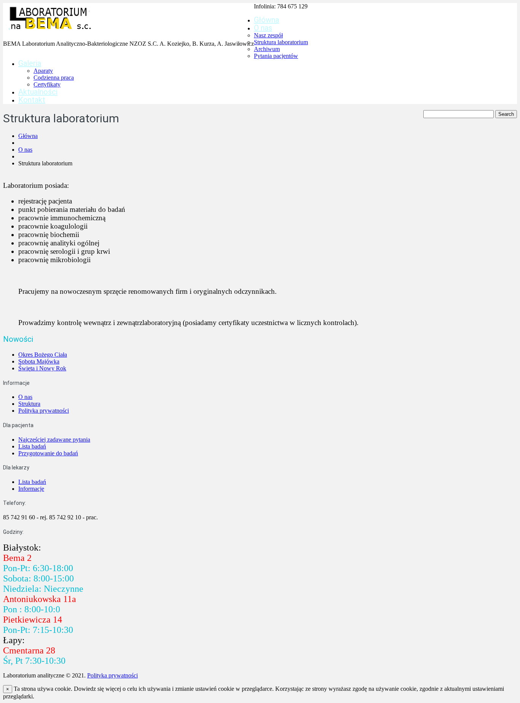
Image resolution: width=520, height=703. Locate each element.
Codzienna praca (53, 77)
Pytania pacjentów (276, 56)
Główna (266, 19)
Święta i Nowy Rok (42, 368)
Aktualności (37, 91)
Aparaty (43, 70)
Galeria (29, 63)
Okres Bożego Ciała (42, 354)
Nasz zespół (268, 35)
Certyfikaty (47, 84)
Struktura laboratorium (281, 42)
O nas (263, 27)
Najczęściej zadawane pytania (54, 439)
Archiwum (267, 49)
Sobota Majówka (38, 361)
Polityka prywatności (43, 410)
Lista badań (32, 446)
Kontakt (31, 99)
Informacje (31, 488)
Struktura (29, 403)
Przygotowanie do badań (48, 453)
